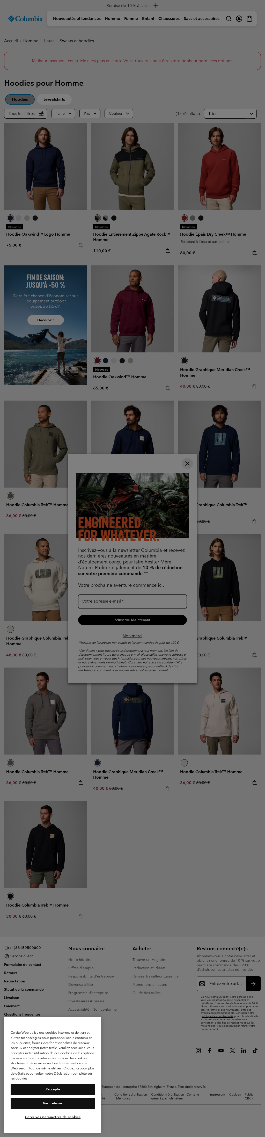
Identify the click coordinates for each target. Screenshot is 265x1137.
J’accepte (52, 1089)
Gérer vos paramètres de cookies (52, 1117)
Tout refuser (53, 1103)
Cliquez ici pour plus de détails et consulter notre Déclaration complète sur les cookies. (52, 1073)
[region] (52, 1075)
